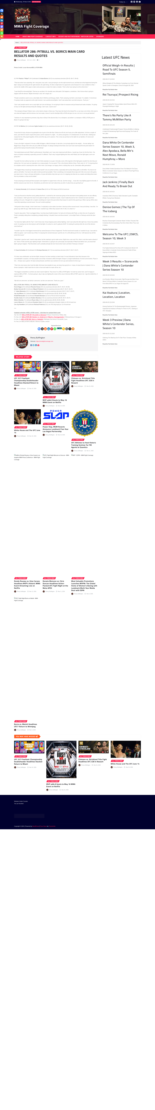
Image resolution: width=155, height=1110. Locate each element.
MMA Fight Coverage (31, 26)
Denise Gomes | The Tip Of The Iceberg (119, 209)
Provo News (43, 826)
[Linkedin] (48, 328)
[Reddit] (45, 328)
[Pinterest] (51, 328)
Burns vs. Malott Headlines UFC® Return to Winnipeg (25, 725)
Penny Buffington (21, 60)
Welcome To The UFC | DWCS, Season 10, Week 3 (120, 236)
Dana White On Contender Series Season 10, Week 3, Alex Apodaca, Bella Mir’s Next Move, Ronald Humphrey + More (119, 150)
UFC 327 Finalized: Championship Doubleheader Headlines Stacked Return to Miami (26, 382)
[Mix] (1, 30)
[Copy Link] (63, 328)
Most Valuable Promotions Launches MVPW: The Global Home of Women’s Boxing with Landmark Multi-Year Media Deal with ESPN (84, 585)
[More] (73, 328)
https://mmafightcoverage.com (44, 341)
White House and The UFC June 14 (27, 431)
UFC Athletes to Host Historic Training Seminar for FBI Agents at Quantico (83, 445)
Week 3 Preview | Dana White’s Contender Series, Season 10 (118, 324)
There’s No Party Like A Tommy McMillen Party (117, 117)
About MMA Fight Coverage (32, 36)
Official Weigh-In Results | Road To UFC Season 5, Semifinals (119, 69)
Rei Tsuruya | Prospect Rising (120, 94)
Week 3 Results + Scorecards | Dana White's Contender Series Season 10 (120, 265)
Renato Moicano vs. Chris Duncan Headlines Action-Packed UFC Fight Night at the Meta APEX (55, 584)
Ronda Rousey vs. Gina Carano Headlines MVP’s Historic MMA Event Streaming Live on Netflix (27, 584)
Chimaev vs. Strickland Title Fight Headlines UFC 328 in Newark (83, 381)
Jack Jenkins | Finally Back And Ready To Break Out (118, 184)
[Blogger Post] (66, 328)
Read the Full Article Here (110, 89)
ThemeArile (52, 826)
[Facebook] (39, 328)
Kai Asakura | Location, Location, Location (116, 294)
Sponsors (100, 36)
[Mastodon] (1, 26)
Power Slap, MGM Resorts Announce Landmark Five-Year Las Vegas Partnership (55, 429)
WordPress (35, 826)
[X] (42, 328)
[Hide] (0, 39)
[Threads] (69, 328)
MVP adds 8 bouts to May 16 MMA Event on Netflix (55, 401)
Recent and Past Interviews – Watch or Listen (75, 36)
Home (18, 36)
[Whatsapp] (54, 328)
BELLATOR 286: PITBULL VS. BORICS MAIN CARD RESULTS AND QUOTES (42, 42)
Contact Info (51, 36)
